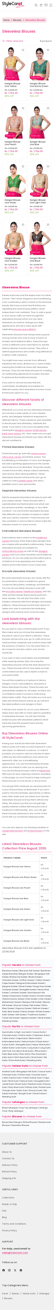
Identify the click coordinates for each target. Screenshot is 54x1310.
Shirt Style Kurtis (22, 1057)
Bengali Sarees (26, 974)
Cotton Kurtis (8, 1038)
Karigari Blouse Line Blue (38, 143)
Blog (4, 1217)
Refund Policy (9, 1171)
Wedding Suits (9, 1096)
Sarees (16, 965)
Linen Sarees (45, 999)
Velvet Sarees (44, 1018)
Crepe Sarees (8, 983)
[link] (45, 5)
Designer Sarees (10, 986)
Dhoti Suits (13, 1081)
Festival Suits (26, 1081)
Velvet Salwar (39, 1093)
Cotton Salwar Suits (11, 1078)
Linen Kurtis (21, 1048)
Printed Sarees (42, 1011)
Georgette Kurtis (23, 1044)
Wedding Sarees (10, 1021)
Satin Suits (22, 1090)
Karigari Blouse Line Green (12, 201)
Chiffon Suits (24, 1074)
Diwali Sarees (25, 986)
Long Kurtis (33, 1048)
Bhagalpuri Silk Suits (27, 1071)
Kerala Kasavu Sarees (13, 999)
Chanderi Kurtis (9, 1035)
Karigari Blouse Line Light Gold (38, 201)
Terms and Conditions (14, 1223)
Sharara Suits (35, 1090)
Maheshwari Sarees (11, 1002)
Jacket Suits (8, 1084)
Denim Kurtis (35, 1038)
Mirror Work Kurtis (25, 1051)
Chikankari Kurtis (41, 1035)
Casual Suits (44, 1071)
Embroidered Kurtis (11, 1041)
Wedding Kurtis (34, 1060)
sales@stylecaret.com (15, 1252)
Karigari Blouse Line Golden (12, 259)
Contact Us (8, 1158)
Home (6, 20)
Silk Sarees (21, 1014)
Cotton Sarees (42, 980)
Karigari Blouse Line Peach (12, 143)
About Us (7, 1151)
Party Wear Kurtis (10, 1054)
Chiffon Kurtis (25, 1035)
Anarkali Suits (8, 1071)
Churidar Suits (39, 1074)
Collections (8, 1197)
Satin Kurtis (7, 1057)
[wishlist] (23, 50)
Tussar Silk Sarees (11, 1018)
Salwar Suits (20, 1066)
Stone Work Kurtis (17, 1060)
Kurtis (16, 1026)
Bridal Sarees (35, 977)
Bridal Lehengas (10, 1108)
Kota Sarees (31, 999)
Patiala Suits (31, 1087)
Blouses (17, 20)
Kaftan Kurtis (8, 1048)
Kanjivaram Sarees (19, 996)
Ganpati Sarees (10, 989)
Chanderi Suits (9, 1074)
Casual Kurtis (39, 1032)
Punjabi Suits (9, 1090)
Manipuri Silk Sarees (32, 1002)
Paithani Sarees (40, 1008)
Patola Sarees (27, 1011)
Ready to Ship (9, 1204)
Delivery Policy (10, 1165)
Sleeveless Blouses (20, 1125)
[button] (50, 5)
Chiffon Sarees (27, 980)
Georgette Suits (41, 1081)
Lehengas (18, 1102)
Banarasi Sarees (10, 970)
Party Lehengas (16, 1111)
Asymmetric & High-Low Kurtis (16, 1032)
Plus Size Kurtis (39, 1054)
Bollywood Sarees (18, 977)
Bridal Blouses (30, 1122)
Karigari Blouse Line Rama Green (39, 84)
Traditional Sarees (36, 1014)
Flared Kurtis (42, 1041)
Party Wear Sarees (10, 1011)
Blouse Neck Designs (12, 1122)
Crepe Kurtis (22, 1038)
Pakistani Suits (35, 1084)
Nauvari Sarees (21, 1005)
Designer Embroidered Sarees (30, 983)
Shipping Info (9, 1178)
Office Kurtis (40, 1051)
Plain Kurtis (25, 1054)
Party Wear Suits (16, 1087)
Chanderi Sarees (10, 980)
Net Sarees (35, 1005)
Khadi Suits (20, 1084)
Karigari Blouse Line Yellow (12, 84)
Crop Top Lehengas (28, 1108)
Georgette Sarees (28, 989)
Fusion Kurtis (8, 1044)
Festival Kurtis (28, 1041)
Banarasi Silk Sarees (29, 970)
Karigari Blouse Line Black (38, 259)
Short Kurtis (36, 1057)
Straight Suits (25, 1093)
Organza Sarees (23, 1008)
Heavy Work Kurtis (41, 1044)
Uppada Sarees (28, 1018)
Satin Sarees (8, 1014)
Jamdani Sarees (18, 992)
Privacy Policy (9, 1230)
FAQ (4, 1210)
